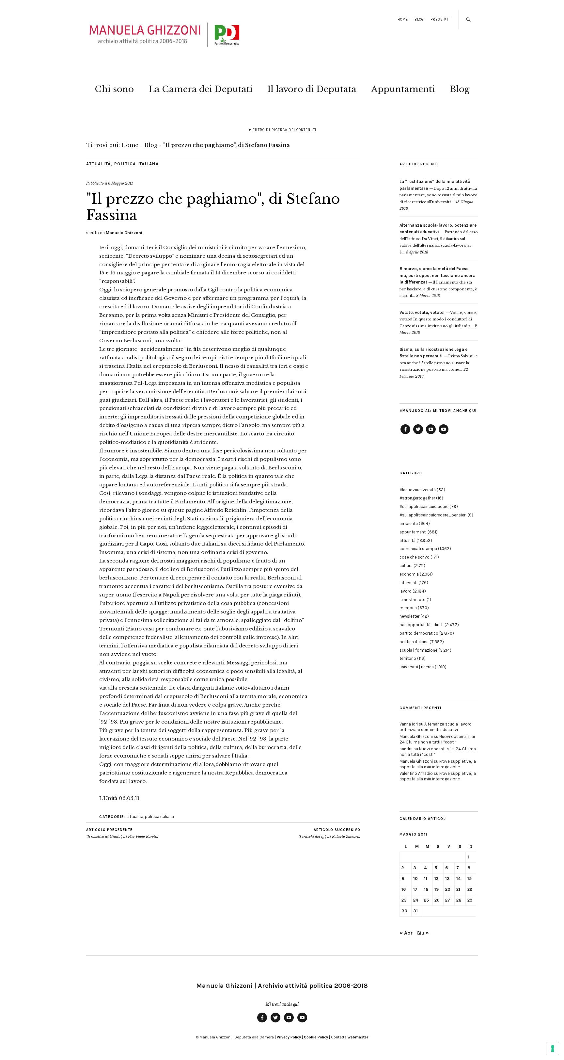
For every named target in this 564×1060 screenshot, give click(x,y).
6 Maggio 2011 (120, 183)
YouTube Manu (431, 433)
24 (415, 900)
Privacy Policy (289, 1037)
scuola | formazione (418, 650)
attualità (98, 163)
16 (403, 889)
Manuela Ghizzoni (124, 232)
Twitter (418, 433)
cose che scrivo (415, 557)
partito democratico (419, 633)
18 (426, 889)
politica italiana (136, 163)
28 (459, 900)
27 (447, 900)
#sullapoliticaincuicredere (424, 506)
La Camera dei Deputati (201, 89)
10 (415, 878)
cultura (406, 565)
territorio (408, 658)
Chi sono (114, 89)
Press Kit (440, 19)
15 (469, 878)
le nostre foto (413, 599)
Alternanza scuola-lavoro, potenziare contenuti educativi (436, 727)
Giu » (422, 933)
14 (458, 878)
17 (415, 889)
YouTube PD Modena (443, 433)
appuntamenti (413, 532)
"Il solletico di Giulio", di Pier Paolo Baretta (122, 833)
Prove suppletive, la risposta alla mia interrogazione (438, 764)
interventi (408, 582)
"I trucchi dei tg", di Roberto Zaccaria (329, 833)
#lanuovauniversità (418, 489)
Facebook (405, 433)
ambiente (409, 523)
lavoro (406, 591)
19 (436, 889)
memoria (408, 607)
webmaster (358, 1037)
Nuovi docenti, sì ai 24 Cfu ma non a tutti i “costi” (437, 739)
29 (469, 900)
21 (458, 889)
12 (436, 878)
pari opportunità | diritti (422, 624)
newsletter (409, 616)
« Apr (406, 933)
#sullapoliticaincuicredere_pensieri (433, 515)
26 (436, 900)
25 (426, 900)
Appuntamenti (403, 89)
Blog (419, 19)
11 (425, 878)
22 (469, 889)
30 (404, 910)
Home (403, 19)
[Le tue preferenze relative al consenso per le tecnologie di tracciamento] (552, 1048)
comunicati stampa (418, 548)
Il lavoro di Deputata (311, 89)
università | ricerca (417, 666)
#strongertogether (417, 498)
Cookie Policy (316, 1037)
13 (447, 878)
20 (447, 889)
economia (409, 574)
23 (404, 900)
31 (415, 910)
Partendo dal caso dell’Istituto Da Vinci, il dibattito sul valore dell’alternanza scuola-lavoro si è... (439, 238)
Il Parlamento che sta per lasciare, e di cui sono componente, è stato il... (438, 282)
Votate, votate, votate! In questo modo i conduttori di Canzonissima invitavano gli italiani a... (438, 319)
